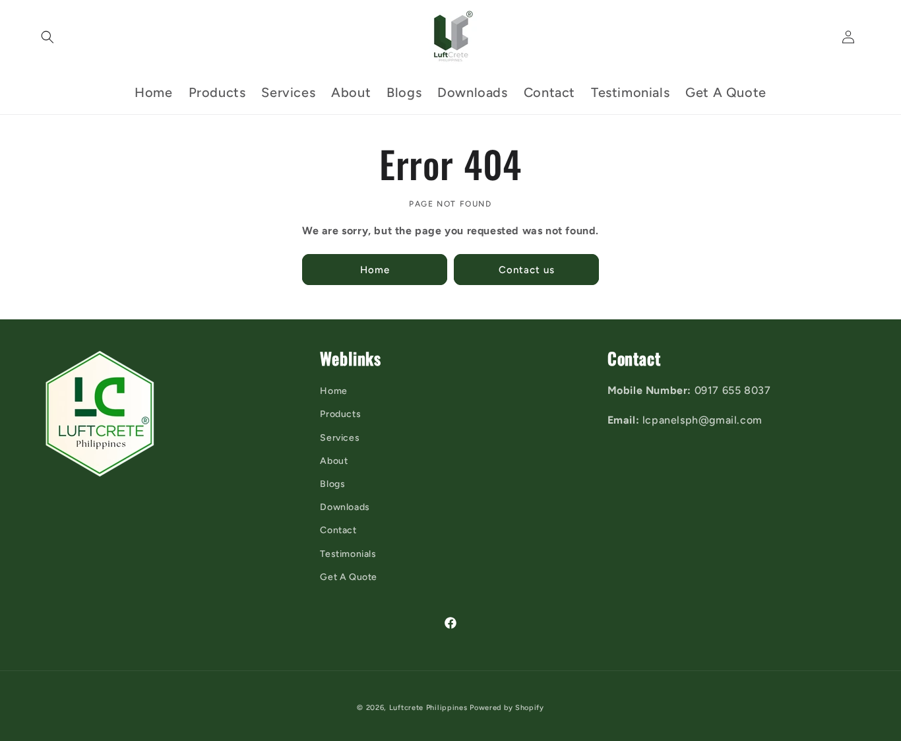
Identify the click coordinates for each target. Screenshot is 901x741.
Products (340, 414)
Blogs (332, 484)
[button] (47, 36)
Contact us (527, 269)
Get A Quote (348, 577)
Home (375, 269)
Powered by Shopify (507, 707)
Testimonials (348, 554)
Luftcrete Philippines (428, 707)
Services (339, 437)
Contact (338, 530)
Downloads (344, 507)
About (334, 461)
